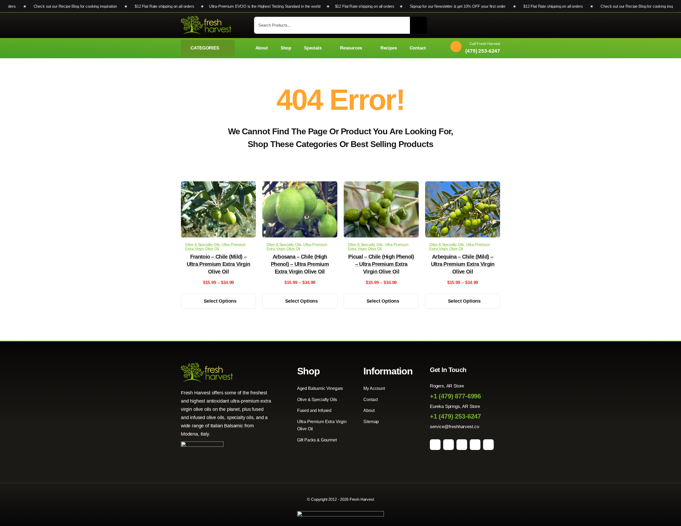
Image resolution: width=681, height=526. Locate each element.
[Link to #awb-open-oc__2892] (497, 25)
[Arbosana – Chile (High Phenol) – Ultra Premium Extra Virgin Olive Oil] (299, 185)
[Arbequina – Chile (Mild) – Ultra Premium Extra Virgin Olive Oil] (462, 185)
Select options (220, 301)
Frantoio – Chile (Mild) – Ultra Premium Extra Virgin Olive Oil (218, 264)
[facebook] (435, 444)
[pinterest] (461, 444)
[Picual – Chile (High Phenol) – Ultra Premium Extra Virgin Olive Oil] (381, 185)
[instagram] (448, 444)
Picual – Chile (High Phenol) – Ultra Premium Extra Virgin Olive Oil (381, 264)
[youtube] (475, 444)
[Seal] (202, 443)
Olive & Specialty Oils (202, 244)
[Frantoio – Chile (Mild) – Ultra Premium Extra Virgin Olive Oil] (218, 185)
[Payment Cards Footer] (340, 513)
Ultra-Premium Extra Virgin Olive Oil (215, 246)
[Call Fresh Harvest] (473, 48)
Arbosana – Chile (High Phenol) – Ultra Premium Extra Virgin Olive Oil (300, 264)
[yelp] (488, 444)
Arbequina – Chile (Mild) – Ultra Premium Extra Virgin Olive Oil (463, 264)
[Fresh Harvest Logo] (206, 17)
